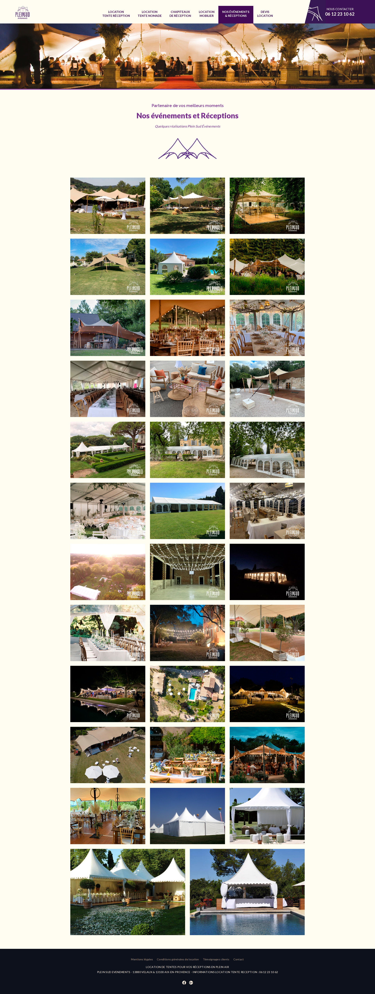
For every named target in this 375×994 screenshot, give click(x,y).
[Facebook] (184, 983)
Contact (238, 959)
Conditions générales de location (178, 959)
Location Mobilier (206, 13)
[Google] (191, 983)
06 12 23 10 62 (339, 14)
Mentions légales (142, 959)
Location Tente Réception (116, 13)
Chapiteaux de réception (180, 13)
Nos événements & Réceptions (235, 13)
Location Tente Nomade (150, 13)
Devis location (265, 13)
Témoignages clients (216, 959)
